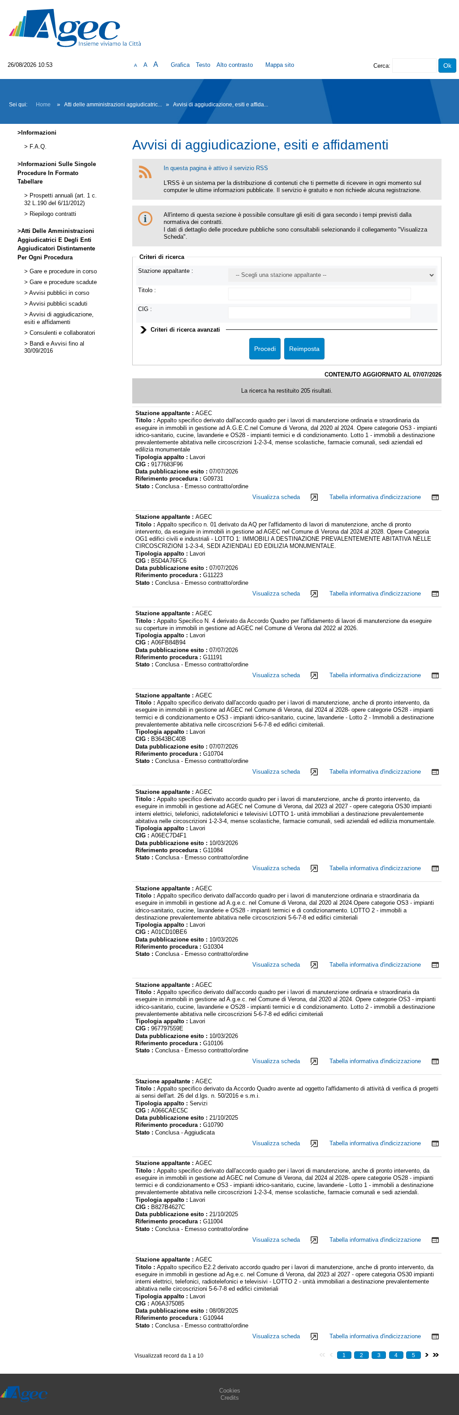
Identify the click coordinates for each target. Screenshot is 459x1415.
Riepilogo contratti (52, 214)
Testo (203, 64)
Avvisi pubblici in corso (58, 293)
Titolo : (147, 290)
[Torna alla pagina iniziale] (75, 27)
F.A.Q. (37, 147)
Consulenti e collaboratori (61, 333)
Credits (230, 1397)
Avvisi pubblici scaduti (57, 304)
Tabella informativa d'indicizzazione (375, 497)
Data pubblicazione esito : (172, 471)
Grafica (180, 64)
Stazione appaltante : (165, 270)
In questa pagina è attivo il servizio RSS (216, 168)
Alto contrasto (235, 64)
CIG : (145, 309)
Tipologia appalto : (162, 457)
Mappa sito (279, 64)
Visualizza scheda (276, 497)
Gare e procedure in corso (62, 271)
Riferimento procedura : (169, 478)
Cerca (381, 65)
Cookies (229, 1390)
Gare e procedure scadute (62, 282)
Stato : (145, 486)
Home (43, 104)
